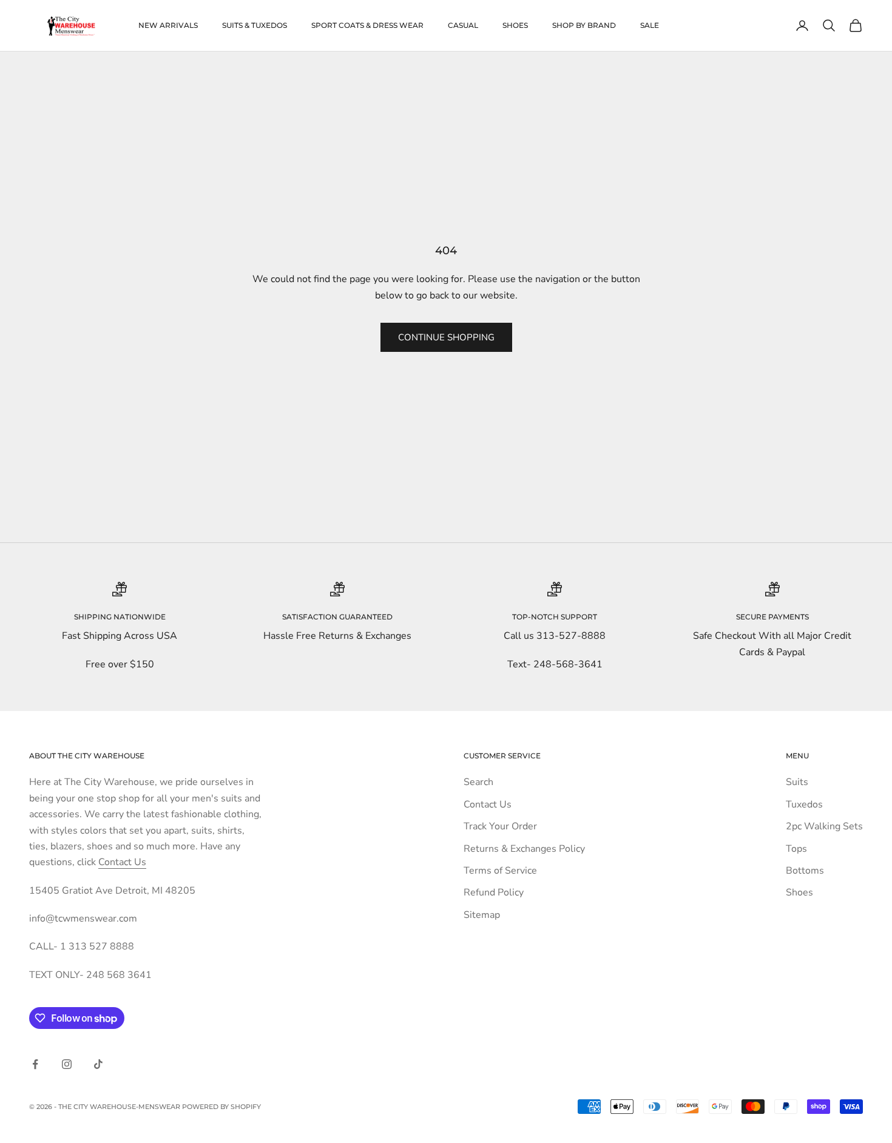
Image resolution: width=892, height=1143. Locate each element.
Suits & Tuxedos (254, 25)
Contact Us (122, 862)
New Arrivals (168, 25)
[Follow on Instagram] (67, 1064)
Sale (649, 25)
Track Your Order (500, 826)
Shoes (515, 25)
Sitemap (482, 915)
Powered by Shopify (221, 1106)
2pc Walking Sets (824, 826)
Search (478, 782)
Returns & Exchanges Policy (524, 848)
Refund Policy (494, 892)
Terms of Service (500, 870)
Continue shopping (446, 337)
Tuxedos (804, 804)
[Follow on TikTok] (98, 1064)
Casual (463, 25)
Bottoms (805, 870)
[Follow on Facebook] (35, 1064)
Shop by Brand (584, 25)
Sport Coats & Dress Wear (367, 25)
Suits (797, 782)
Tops (796, 848)
